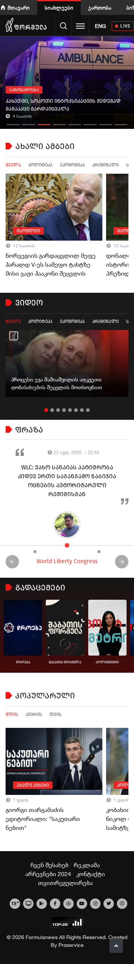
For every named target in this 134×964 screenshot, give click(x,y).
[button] (13, 122)
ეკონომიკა (72, 165)
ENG (100, 26)
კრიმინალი (105, 165)
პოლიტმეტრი (107, 662)
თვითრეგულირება (65, 882)
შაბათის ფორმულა (65, 662)
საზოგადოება (24, 90)
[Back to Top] (116, 946)
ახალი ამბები (33, 785)
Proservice (71, 945)
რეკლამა (87, 865)
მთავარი (18, 7)
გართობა (99, 7)
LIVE (125, 26)
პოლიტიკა (40, 165)
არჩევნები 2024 (48, 874)
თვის (55, 714)
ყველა (13, 165)
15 (15, 903)
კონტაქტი (90, 874)
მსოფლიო (28, 231)
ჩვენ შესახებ (49, 865)
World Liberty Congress (67, 561)
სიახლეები (59, 7)
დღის (12, 714)
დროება (23, 662)
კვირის (34, 714)
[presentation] (12, 561)
